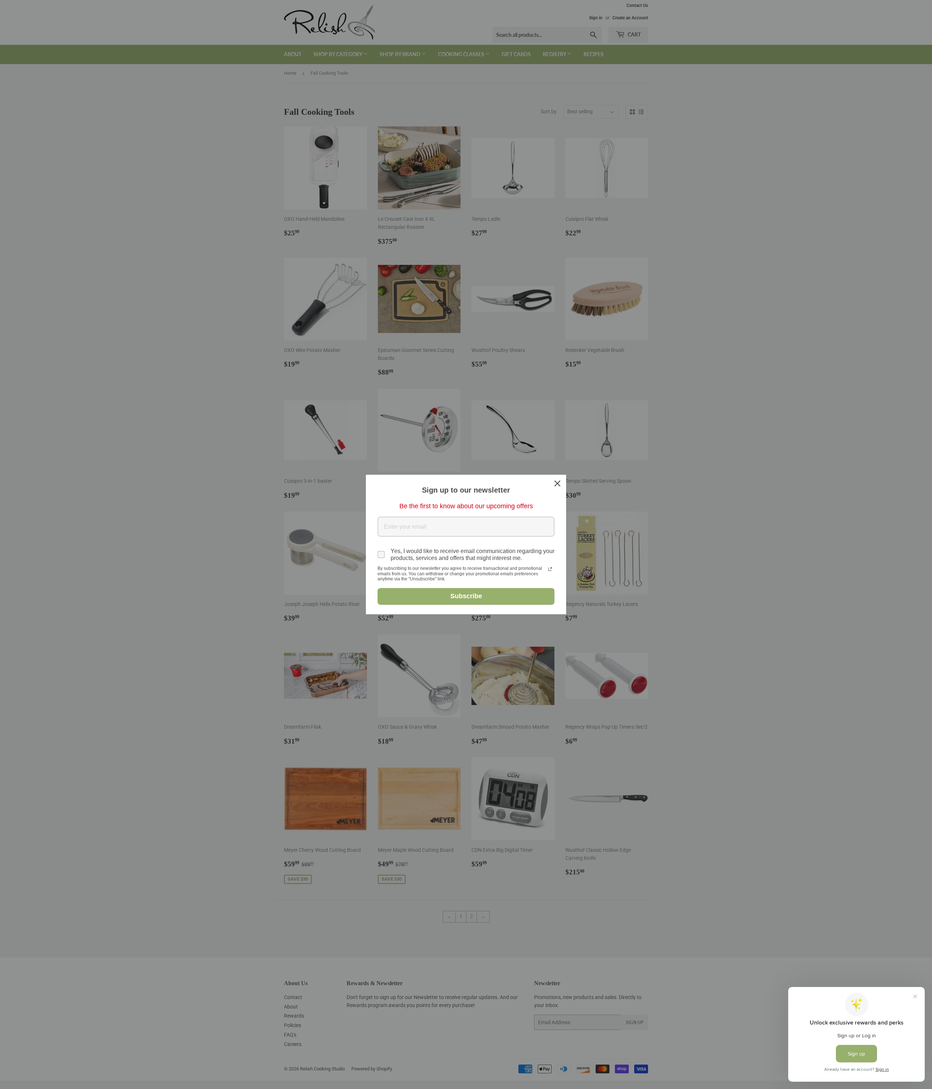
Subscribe (466, 596)
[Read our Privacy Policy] (550, 569)
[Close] (557, 483)
